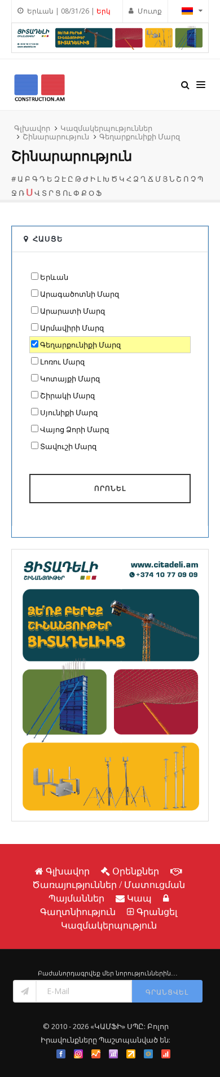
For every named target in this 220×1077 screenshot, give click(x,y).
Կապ (139, 898)
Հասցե (48, 239)
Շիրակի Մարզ (67, 395)
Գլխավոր (32, 128)
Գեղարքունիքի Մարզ (139, 136)
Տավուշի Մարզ (68, 446)
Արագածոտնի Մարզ (79, 294)
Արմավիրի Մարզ (72, 328)
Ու (67, 193)
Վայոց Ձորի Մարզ (74, 429)
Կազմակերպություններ (106, 128)
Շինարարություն (56, 136)
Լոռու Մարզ (62, 362)
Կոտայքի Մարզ (70, 378)
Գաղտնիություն (78, 911)
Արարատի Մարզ (72, 311)
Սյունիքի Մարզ (69, 412)
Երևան (54, 277)
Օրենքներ (135, 871)
